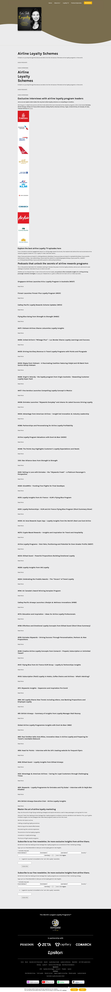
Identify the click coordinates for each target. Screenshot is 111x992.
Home (50, 3)
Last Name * (64, 852)
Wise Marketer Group (30, 973)
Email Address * (22, 852)
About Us (57, 3)
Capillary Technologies (48, 969)
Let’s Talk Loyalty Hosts (84, 962)
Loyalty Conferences (65, 962)
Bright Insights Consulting (60, 973)
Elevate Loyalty (72, 973)
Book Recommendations (68, 964)
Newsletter (88, 3)
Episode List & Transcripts (36, 962)
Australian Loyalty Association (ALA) (55, 976)
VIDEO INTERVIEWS (23, 68)
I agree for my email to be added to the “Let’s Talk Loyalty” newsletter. (41, 859)
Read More (21, 286)
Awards (46, 962)
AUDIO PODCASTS (22, 62)
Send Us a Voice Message (55, 964)
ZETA (41, 969)
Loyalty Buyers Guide (54, 962)
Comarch (58, 969)
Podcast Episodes (76, 3)
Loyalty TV (66, 3)
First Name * (43, 852)
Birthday (47, 855)
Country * (83, 852)
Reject (82, 989)
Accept (74, 989)
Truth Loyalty (40, 973)
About (26, 962)
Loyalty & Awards (81, 973)
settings (64, 990)
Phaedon (64, 969)
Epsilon (69, 969)
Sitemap (39, 964)
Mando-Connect (49, 973)
